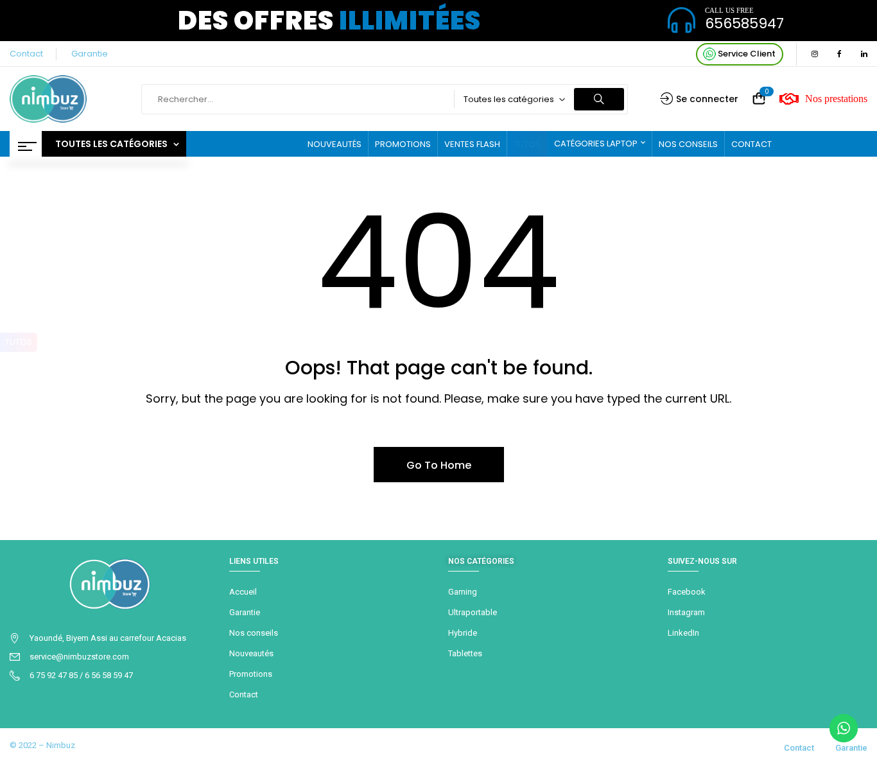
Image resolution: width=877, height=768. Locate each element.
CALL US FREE (729, 10)
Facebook (687, 592)
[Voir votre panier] (759, 99)
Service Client (746, 54)
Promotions (250, 674)
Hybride (462, 633)
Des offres (329, 21)
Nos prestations (836, 98)
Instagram (686, 612)
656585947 (744, 23)
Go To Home (438, 465)
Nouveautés (251, 653)
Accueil (243, 592)
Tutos (18, 342)
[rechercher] (599, 99)
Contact (26, 54)
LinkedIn (683, 633)
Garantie (89, 54)
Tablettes (465, 653)
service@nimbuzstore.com (79, 656)
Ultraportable (472, 612)
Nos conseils (253, 633)
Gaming (462, 592)
